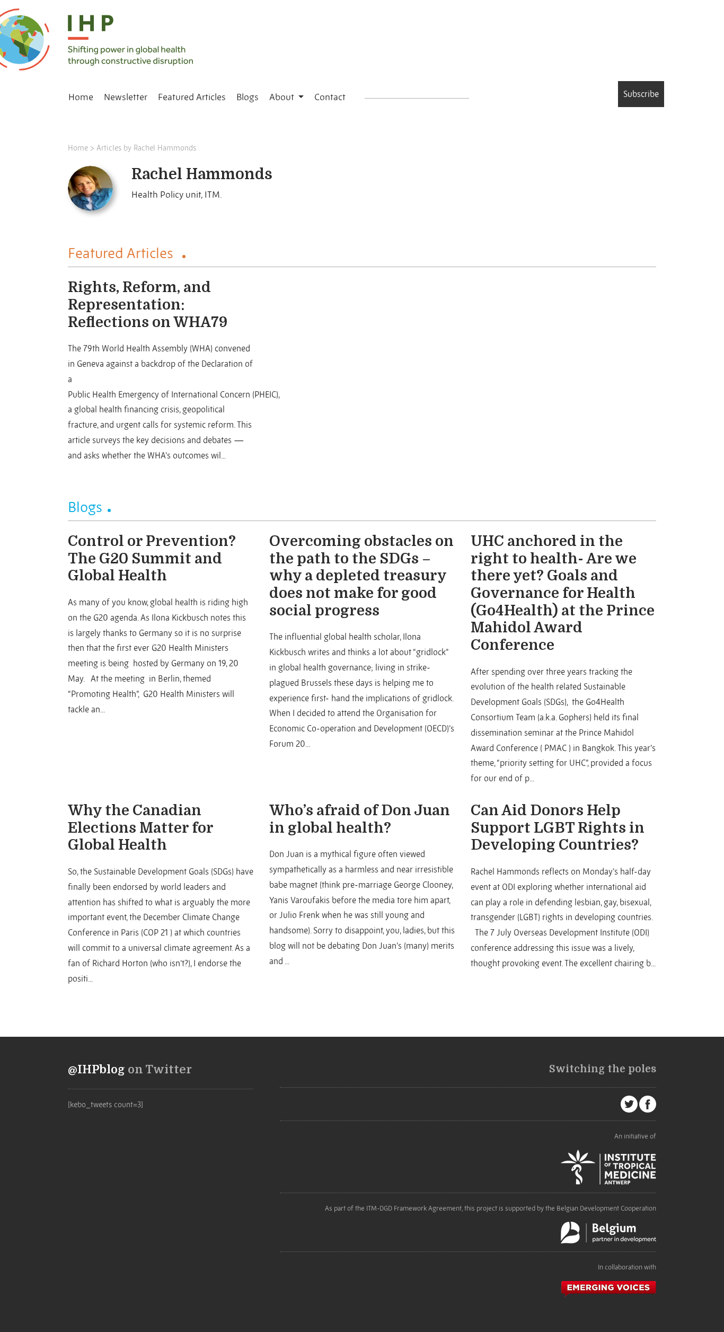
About (282, 97)
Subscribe (641, 94)
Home (80, 97)
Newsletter (125, 97)
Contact (330, 97)
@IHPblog (96, 1069)
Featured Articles (192, 97)
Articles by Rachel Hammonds (146, 148)
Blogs (247, 97)
